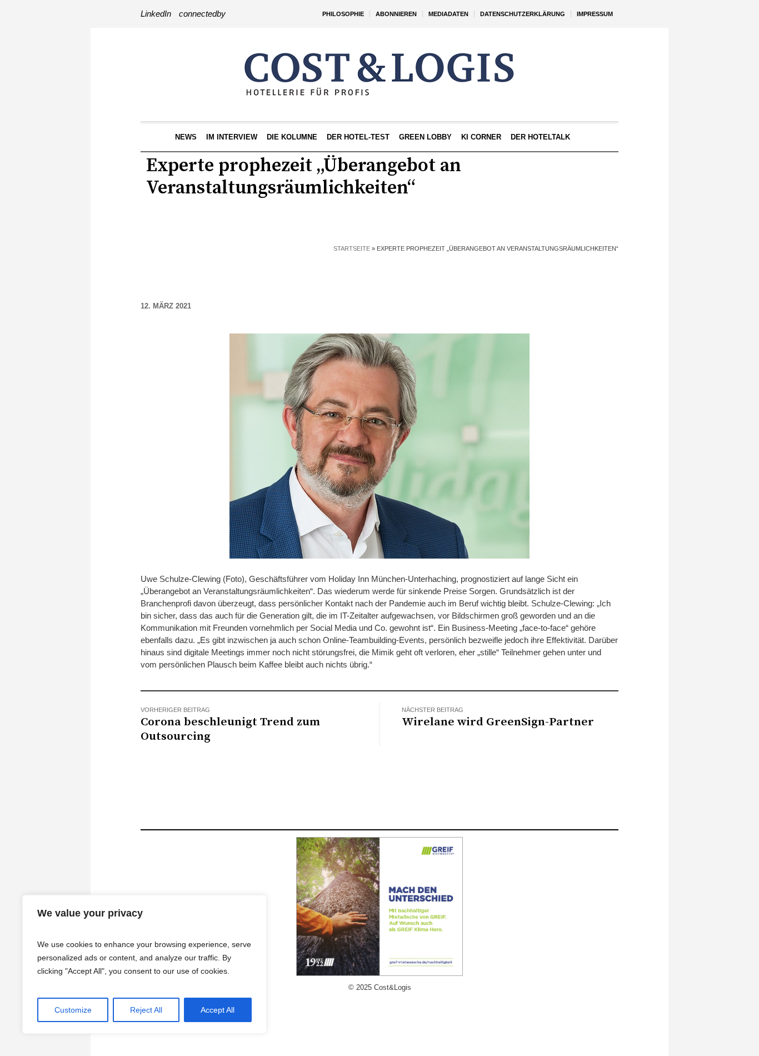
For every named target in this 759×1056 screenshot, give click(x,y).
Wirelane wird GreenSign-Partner (498, 722)
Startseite (351, 248)
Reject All (146, 1009)
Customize (73, 1009)
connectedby (202, 13)
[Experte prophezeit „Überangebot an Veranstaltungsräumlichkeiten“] (379, 445)
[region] (144, 964)
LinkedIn (156, 13)
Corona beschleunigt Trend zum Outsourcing (230, 729)
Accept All (217, 1009)
